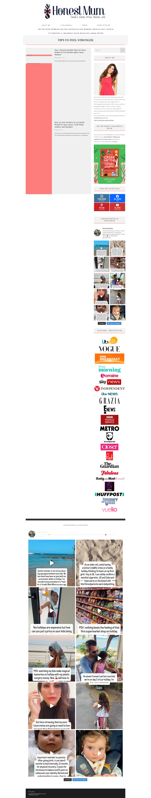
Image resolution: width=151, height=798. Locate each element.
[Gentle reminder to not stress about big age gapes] (101, 248)
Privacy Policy (31, 791)
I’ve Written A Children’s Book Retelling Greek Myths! (76, 33)
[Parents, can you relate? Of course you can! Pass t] (101, 264)
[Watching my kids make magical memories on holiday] (101, 280)
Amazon (114, 141)
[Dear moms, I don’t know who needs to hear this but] (117, 296)
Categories (65, 25)
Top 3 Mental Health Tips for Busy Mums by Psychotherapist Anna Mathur (70, 52)
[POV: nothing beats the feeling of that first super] (117, 264)
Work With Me (103, 25)
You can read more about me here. (104, 120)
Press (84, 25)
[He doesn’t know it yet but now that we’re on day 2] (117, 280)
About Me (46, 25)
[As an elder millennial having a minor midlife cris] (117, 248)
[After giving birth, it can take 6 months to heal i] (101, 312)
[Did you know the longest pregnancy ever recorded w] (117, 312)
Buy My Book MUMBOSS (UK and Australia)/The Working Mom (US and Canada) (76, 29)
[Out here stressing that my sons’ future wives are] (101, 296)
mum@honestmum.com (101, 118)
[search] (122, 50)
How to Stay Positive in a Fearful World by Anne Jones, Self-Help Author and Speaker (69, 124)
